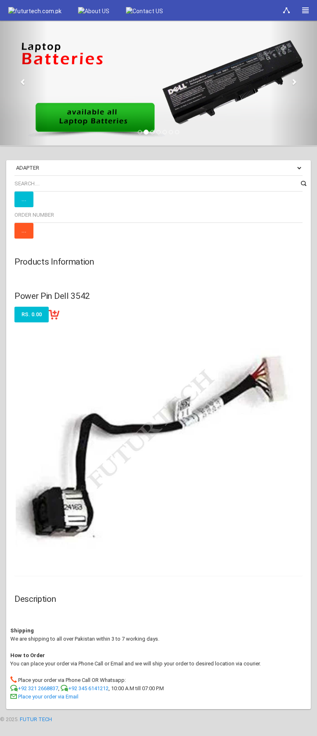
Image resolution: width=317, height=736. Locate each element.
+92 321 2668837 (38, 688)
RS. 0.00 (31, 314)
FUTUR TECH (36, 719)
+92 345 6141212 (88, 688)
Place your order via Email (48, 696)
